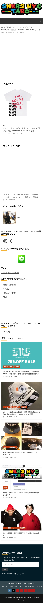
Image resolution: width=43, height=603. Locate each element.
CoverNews (31, 597)
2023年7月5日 (12, 497)
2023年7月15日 (13, 417)
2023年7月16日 (13, 376)
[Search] (40, 21)
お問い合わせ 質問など (10, 293)
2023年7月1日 (12, 538)
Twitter (18, 584)
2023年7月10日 (13, 457)
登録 (5, 569)
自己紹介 (6, 297)
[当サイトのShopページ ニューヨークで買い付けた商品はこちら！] (21, 476)
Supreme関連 (7, 528)
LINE (24, 584)
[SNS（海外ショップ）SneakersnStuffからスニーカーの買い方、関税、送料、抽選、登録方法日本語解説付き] (21, 355)
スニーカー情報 (8, 366)
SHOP (5, 487)
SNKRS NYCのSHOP (9, 285)
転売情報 (24, 407)
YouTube (6, 289)
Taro (5, 376)
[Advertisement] (21, 56)
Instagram (10, 584)
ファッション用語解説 (10, 447)
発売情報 (16, 366)
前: (21, 129)
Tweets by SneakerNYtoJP (10, 273)
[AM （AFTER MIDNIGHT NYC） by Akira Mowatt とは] (21, 516)
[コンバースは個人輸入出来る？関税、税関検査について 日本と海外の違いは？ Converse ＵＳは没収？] (21, 396)
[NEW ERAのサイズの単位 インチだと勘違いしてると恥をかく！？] (21, 436)
